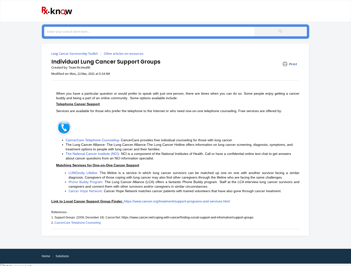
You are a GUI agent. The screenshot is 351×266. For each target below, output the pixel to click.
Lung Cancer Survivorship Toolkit (74, 53)
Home (46, 256)
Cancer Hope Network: (86, 191)
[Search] (280, 31)
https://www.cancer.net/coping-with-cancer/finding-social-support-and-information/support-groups (188, 217)
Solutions (62, 256)
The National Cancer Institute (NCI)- (93, 154)
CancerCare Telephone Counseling (92, 140)
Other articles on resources (124, 53)
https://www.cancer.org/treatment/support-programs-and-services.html (177, 201)
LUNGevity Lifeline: (83, 173)
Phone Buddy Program (85, 182)
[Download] (166, 70)
